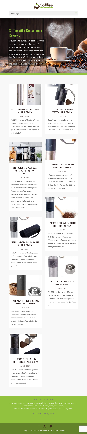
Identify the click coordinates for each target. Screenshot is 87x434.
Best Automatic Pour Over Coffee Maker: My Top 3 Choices (25, 171)
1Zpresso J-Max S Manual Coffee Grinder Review (62, 111)
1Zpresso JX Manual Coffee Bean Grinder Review (62, 166)
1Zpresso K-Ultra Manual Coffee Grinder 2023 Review (25, 360)
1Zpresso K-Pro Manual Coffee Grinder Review (25, 244)
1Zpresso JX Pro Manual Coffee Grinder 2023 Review (62, 224)
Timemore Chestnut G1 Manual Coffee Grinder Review (25, 302)
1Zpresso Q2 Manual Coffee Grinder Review (61, 283)
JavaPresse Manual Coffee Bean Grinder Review (25, 111)
